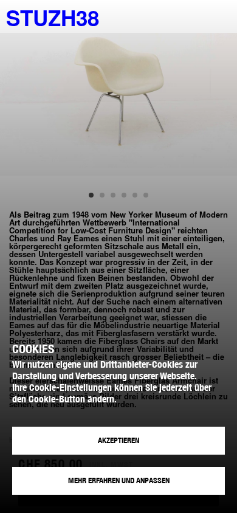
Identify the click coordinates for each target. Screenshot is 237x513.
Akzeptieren (118, 440)
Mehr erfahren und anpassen (119, 480)
